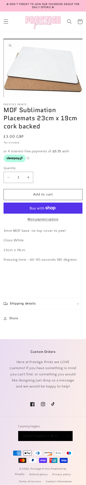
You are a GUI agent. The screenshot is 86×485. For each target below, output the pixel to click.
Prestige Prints (40, 468)
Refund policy (38, 474)
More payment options (43, 219)
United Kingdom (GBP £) (40, 436)
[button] (6, 21)
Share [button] (13, 318)
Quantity (10, 168)
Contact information (59, 481)
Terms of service (30, 481)
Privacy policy (61, 474)
